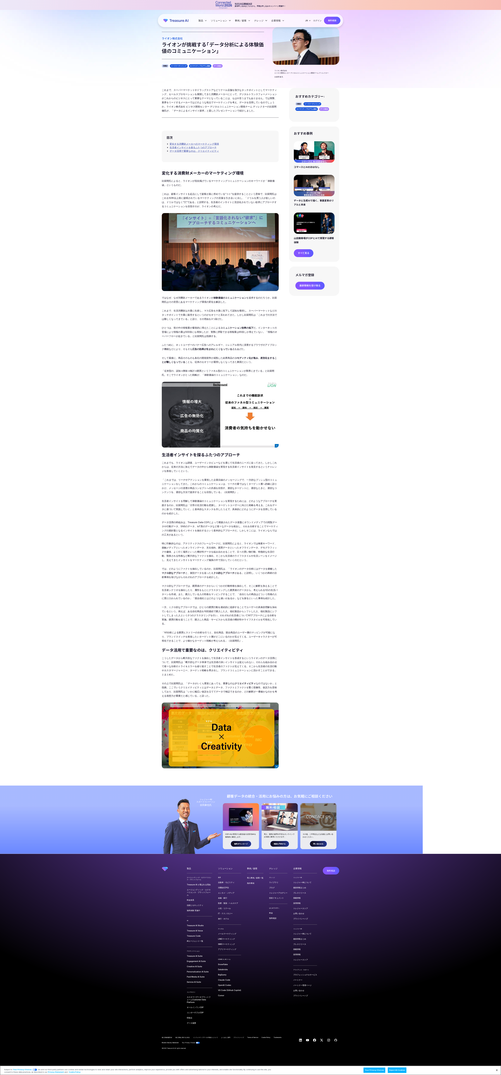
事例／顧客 (241, 20)
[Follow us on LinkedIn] (300, 1040)
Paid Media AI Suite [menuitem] (196, 977)
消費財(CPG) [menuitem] (223, 887)
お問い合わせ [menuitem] (298, 913)
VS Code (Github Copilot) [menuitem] (229, 990)
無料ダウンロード (241, 844)
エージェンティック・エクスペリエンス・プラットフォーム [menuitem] (199, 892)
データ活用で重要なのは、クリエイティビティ (194, 150)
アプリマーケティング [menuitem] (227, 949)
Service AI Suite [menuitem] (194, 982)
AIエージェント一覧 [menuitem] (195, 941)
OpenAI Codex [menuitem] (224, 985)
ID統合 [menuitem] (189, 1018)
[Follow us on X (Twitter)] (321, 1040)
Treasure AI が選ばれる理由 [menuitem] (199, 884)
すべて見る (303, 253)
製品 (201, 20)
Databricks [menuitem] (223, 969)
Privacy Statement (56, 1072)
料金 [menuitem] (271, 913)
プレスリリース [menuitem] (299, 893)
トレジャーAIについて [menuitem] (302, 882)
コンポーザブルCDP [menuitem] (195, 1012)
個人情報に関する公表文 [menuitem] (182, 1037)
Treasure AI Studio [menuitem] (195, 925)
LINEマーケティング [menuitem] (226, 939)
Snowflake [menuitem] (223, 964)
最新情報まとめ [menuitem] (299, 887)
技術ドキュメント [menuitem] (276, 898)
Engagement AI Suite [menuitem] (196, 961)
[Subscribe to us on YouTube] (307, 1040)
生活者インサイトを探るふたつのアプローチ (193, 147)
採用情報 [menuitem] (297, 903)
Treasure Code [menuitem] (194, 936)
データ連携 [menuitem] (191, 1023)
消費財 (165, 66)
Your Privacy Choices (22, 1069)
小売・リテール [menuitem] (224, 908)
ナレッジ (259, 20)
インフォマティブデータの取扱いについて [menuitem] (205, 1037)
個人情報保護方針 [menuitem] (167, 1037)
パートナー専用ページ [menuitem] (302, 985)
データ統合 (218, 66)
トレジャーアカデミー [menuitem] (278, 893)
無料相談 (332, 20)
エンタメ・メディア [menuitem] (226, 893)
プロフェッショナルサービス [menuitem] (305, 975)
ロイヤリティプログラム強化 (200, 66)
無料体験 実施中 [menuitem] (193, 910)
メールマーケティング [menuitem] (227, 934)
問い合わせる (318, 844)
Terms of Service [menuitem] (252, 1037)
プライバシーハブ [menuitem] (300, 919)
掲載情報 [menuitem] (297, 898)
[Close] (497, 1070)
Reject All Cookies (397, 1070)
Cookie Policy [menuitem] (265, 1037)
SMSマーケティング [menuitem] (226, 944)
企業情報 (276, 20)
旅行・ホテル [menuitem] (223, 919)
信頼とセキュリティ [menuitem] (195, 905)
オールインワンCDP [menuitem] (195, 1007)
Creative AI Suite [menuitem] (194, 966)
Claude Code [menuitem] (224, 980)
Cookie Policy (74, 1072)
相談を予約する (280, 844)
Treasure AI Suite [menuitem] (194, 956)
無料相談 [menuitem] (272, 918)
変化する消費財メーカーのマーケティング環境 (194, 143)
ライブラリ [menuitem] (273, 882)
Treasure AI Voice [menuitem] (195, 931)
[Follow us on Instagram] (328, 1040)
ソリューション (219, 20)
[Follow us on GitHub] (335, 1040)
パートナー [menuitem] (297, 980)
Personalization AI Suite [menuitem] (198, 972)
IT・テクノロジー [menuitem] (225, 913)
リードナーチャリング (179, 66)
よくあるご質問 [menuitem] (225, 1037)
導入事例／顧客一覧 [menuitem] (255, 878)
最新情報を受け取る (310, 285)
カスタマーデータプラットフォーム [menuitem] (199, 999)
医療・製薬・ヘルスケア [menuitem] (228, 903)
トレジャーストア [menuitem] (300, 908)
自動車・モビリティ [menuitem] (226, 882)
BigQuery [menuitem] (222, 975)
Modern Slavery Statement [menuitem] (170, 1042)
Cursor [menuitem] (221, 995)
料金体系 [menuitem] (190, 900)
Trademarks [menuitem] (277, 1037)
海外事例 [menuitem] (250, 883)
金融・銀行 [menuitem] (222, 898)
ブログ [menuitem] (272, 887)
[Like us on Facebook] (314, 1040)
